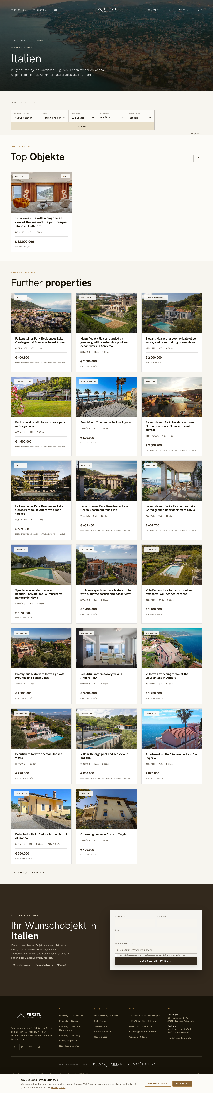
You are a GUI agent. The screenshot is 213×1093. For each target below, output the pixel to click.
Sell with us (100, 1021)
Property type (21, 114)
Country (76, 114)
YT (40, 1048)
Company (153, 10)
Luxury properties (68, 1040)
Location (105, 114)
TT (31, 1048)
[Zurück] (190, 158)
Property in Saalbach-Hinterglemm (70, 1028)
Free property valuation (106, 1015)
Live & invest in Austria (179, 1038)
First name (121, 916)
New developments (69, 1045)
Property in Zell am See (71, 1015)
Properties (17, 10)
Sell (55, 10)
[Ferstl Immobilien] (32, 1015)
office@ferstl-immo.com (141, 1026)
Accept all (182, 1083)
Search (83, 126)
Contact (184, 10)
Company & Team (138, 1036)
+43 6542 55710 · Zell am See (144, 1015)
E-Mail (118, 930)
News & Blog (100, 1036)
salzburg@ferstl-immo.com (143, 1031)
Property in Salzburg (69, 1035)
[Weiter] (198, 158)
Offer (46, 114)
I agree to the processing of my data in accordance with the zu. (152, 955)
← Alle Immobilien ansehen (27, 873)
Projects (38, 10)
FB (23, 1048)
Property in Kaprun (69, 1021)
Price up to (134, 114)
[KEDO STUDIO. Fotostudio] (142, 1064)
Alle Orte (105, 117)
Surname (161, 916)
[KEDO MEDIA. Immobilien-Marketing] (107, 1064)
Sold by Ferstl (101, 1026)
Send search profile (156, 961)
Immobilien (26, 40)
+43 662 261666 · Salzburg (143, 1021)
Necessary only (157, 1083)
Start (14, 40)
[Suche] (170, 10)
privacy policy (175, 955)
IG (15, 1048)
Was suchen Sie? (124, 943)
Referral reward (102, 1031)
